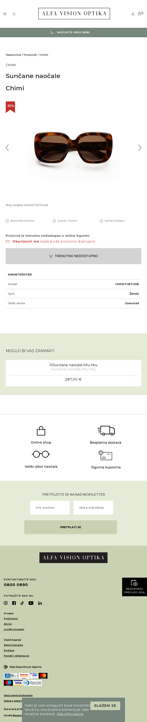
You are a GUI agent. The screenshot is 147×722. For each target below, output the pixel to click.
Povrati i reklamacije (16, 655)
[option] (73, 147)
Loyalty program (14, 629)
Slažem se (105, 706)
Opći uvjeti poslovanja (18, 695)
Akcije (8, 623)
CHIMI (43, 55)
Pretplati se (70, 527)
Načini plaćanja (13, 645)
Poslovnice (11, 618)
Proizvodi (30, 55)
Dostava (9, 650)
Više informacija (70, 714)
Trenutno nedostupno (76, 256)
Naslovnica (13, 55)
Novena (18, 715)
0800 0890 (16, 584)
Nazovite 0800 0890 (73, 32)
